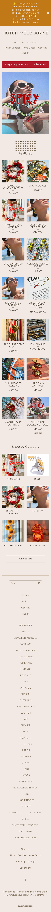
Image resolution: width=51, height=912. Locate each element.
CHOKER (25, 725)
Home (25, 595)
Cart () (25, 53)
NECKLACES (25, 625)
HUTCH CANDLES (25, 650)
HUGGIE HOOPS (25, 800)
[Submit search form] (39, 583)
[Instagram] (25, 880)
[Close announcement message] (48, 13)
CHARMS (25, 694)
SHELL (25, 819)
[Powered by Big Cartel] (25, 906)
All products (25, 558)
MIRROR (25, 750)
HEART (25, 769)
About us (32, 42)
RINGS (25, 631)
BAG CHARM (25, 831)
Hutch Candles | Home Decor (19, 48)
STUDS (25, 794)
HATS (25, 719)
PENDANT (25, 675)
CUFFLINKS (25, 700)
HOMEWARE (25, 663)
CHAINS (25, 763)
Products (19, 42)
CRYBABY (26, 806)
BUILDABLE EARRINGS (25, 788)
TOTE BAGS (25, 744)
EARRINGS (25, 644)
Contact (42, 48)
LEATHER (26, 713)
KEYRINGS (25, 669)
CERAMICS (25, 756)
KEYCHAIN (25, 738)
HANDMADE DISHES (25, 837)
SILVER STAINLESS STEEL (25, 825)
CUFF (25, 681)
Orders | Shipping (25, 861)
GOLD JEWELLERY (25, 706)
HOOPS (25, 775)
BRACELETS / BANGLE (25, 638)
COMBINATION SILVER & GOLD (25, 812)
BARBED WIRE (25, 781)
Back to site (25, 868)
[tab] (16, 141)
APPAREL (26, 688)
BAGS (25, 731)
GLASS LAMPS (25, 656)
